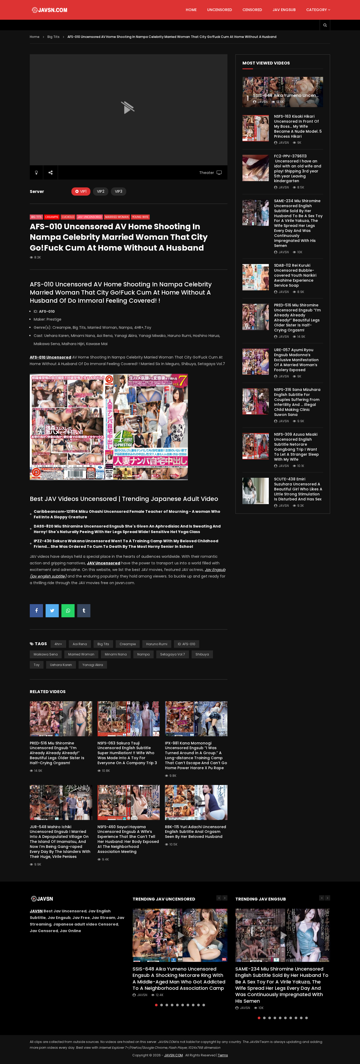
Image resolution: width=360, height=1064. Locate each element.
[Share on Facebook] (36, 610)
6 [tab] (182, 1005)
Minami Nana (116, 654)
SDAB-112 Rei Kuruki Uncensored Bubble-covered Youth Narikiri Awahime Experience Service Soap (295, 275)
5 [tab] (177, 1005)
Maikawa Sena (46, 654)
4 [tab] (172, 1005)
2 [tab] (161, 1005)
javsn (262, 102)
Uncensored (219, 9)
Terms (223, 1055)
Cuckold (68, 217)
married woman (81, 654)
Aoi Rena (80, 644)
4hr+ (58, 644)
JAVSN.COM (173, 1055)
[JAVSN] (50, 10)
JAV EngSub (284, 9)
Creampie (51, 217)
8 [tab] (193, 1005)
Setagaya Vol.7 (172, 654)
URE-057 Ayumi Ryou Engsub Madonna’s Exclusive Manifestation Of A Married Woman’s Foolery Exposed (296, 359)
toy (37, 665)
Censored (252, 9)
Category (316, 9)
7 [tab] (188, 1005)
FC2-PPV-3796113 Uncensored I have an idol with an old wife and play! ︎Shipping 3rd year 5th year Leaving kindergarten (297, 168)
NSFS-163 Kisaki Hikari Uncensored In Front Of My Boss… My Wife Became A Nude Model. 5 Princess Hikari (298, 126)
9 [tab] (198, 1005)
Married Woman (117, 217)
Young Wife (140, 217)
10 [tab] (203, 1005)
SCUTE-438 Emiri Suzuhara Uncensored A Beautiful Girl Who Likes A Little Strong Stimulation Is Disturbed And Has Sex (298, 489)
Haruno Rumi (156, 644)
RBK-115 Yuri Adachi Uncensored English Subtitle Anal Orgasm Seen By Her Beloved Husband (195, 831)
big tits (103, 644)
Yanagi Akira (92, 665)
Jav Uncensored (89, 217)
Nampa (143, 654)
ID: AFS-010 (186, 644)
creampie (128, 644)
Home (191, 9)
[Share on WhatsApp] (68, 610)
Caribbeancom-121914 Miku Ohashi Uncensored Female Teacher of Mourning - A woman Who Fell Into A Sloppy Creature (127, 514)
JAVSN (36, 911)
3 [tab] (167, 1005)
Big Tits (53, 36)
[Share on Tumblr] (83, 610)
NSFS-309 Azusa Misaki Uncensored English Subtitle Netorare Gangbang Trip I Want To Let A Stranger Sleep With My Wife (296, 447)
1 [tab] (156, 1005)
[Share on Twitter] (52, 610)
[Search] (325, 25)
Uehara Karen (61, 665)
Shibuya (202, 654)
